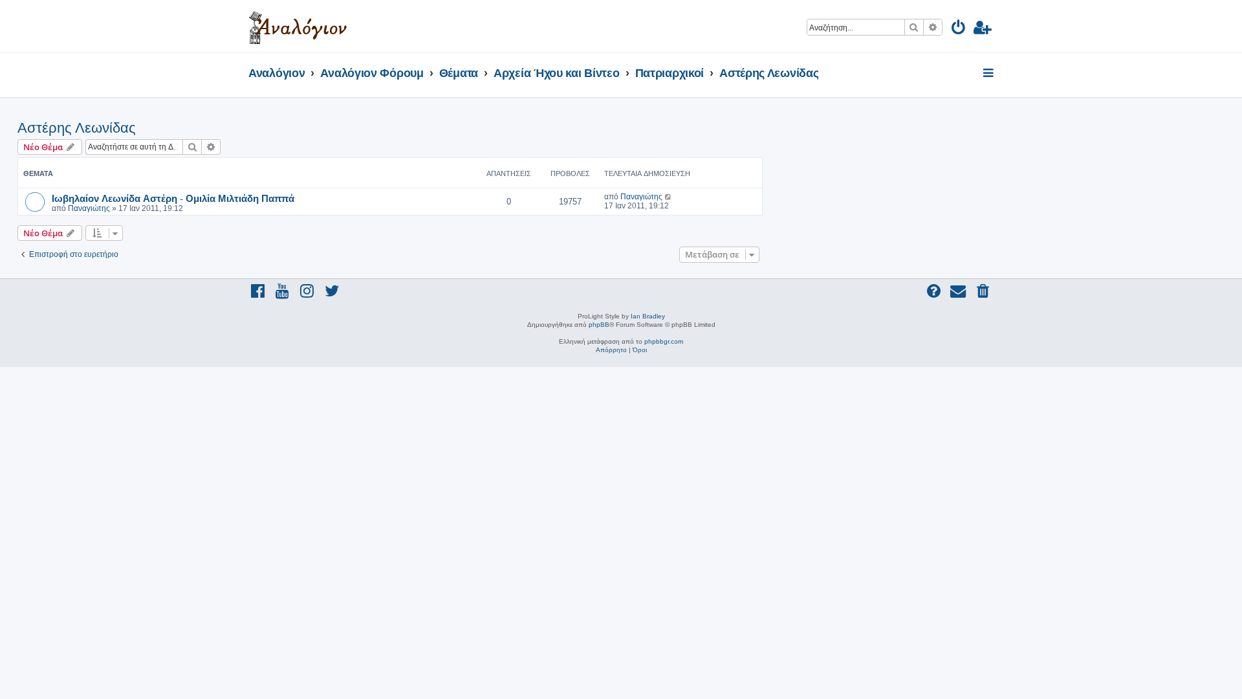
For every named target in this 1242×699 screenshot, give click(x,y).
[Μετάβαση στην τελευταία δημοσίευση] (668, 196)
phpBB (599, 324)
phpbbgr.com (663, 341)
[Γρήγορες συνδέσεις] (989, 74)
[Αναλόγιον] (297, 25)
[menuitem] (959, 29)
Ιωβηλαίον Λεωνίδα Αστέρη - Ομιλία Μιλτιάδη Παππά (173, 198)
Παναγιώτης (89, 208)
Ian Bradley (648, 316)
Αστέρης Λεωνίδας (76, 128)
